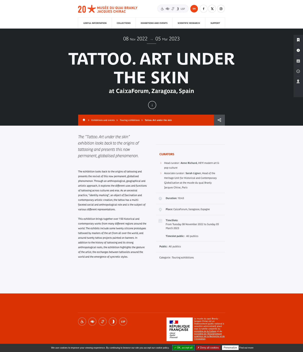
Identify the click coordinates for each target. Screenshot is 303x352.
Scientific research (189, 23)
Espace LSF (123, 321)
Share (219, 120)
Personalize (230, 347)
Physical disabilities (82, 321)
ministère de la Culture (205, 331)
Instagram (221, 9)
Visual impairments (92, 321)
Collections (124, 23)
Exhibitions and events (154, 23)
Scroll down (152, 105)
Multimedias (298, 71)
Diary (298, 61)
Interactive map (298, 81)
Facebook (204, 9)
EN (194, 8)
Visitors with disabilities (173, 8)
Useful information (95, 23)
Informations (298, 50)
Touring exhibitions (130, 120)
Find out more (246, 347)
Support (215, 23)
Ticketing (298, 40)
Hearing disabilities (103, 321)
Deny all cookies (209, 347)
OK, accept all (184, 347)
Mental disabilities (113, 321)
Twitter (212, 9)
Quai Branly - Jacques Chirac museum (108, 9)
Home (83, 120)
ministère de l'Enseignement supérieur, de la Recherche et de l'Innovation (209, 336)
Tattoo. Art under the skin (158, 120)
